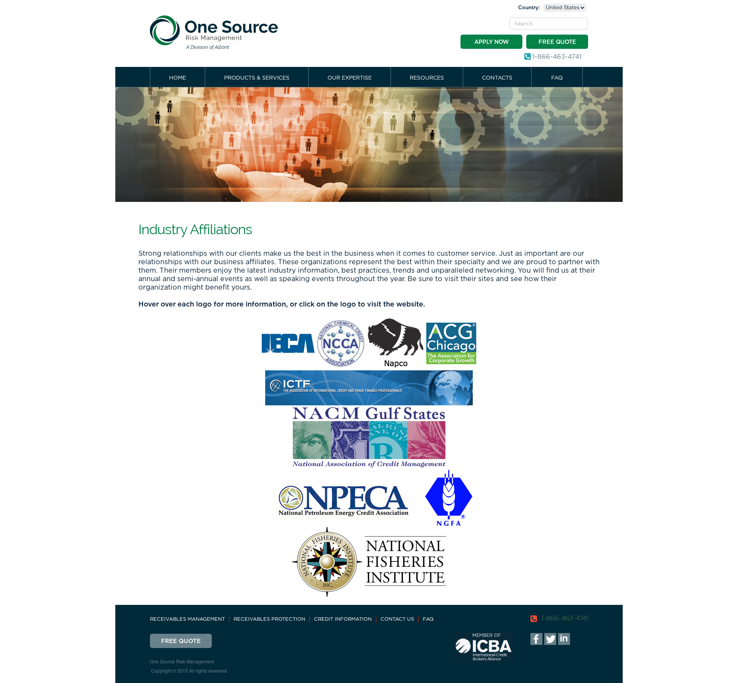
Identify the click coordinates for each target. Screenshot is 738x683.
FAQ (557, 78)
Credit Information (343, 619)
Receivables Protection (269, 619)
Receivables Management (187, 619)
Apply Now (491, 42)
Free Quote (557, 42)
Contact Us (397, 619)
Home (177, 78)
